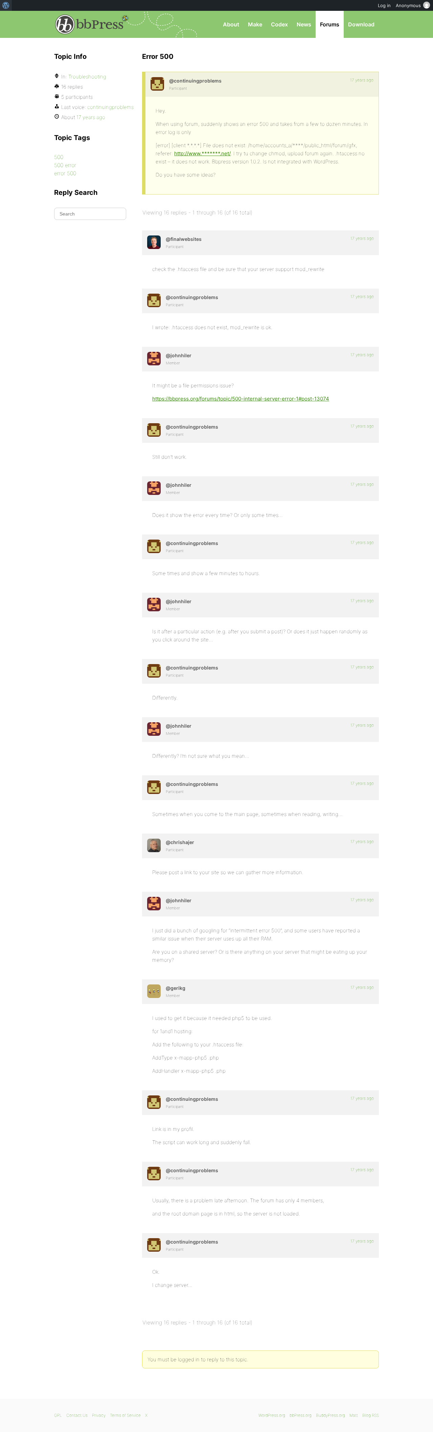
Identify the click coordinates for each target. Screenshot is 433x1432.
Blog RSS (370, 1415)
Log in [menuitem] (384, 5)
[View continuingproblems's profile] (157, 84)
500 (58, 157)
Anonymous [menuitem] (408, 5)
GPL (58, 1415)
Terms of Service (125, 1415)
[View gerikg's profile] (154, 991)
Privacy (99, 1415)
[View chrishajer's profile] (154, 845)
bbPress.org (89, 24)
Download (361, 24)
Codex (279, 24)
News (304, 24)
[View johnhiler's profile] (154, 358)
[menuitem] (6, 5)
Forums (329, 24)
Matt (353, 1415)
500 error (65, 165)
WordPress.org (271, 1415)
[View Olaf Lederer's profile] (154, 242)
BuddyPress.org (330, 1415)
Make (255, 24)
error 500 (65, 173)
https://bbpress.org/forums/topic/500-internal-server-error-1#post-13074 (240, 398)
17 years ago (361, 80)
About (231, 24)
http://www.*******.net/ (202, 153)
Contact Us (77, 1415)
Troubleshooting (87, 76)
